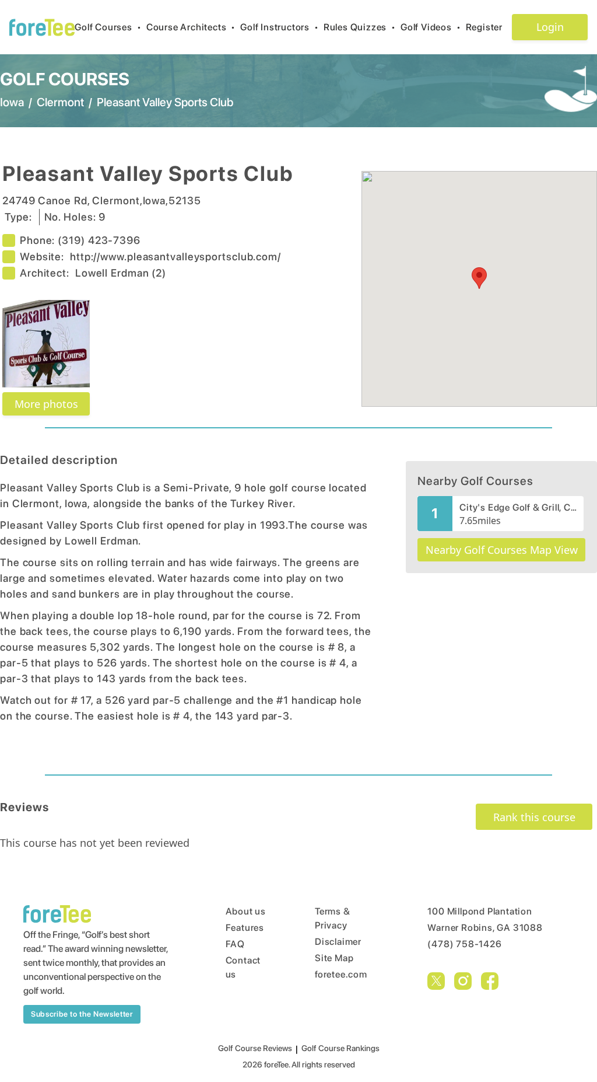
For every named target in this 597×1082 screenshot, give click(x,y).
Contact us (243, 967)
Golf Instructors (279, 27)
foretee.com (341, 974)
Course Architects (191, 27)
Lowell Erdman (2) (120, 273)
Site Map (334, 958)
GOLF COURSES (64, 78)
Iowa (12, 102)
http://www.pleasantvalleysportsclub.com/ (175, 256)
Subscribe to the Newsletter (82, 1014)
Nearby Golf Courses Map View (502, 550)
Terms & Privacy (332, 918)
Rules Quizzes (360, 27)
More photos (46, 404)
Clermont (60, 102)
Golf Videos (431, 27)
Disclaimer (338, 941)
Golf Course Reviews (255, 1048)
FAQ (235, 944)
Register (484, 27)
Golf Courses (108, 27)
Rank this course (534, 817)
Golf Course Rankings (340, 1048)
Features (245, 927)
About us (246, 911)
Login (550, 27)
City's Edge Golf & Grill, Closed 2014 (518, 507)
